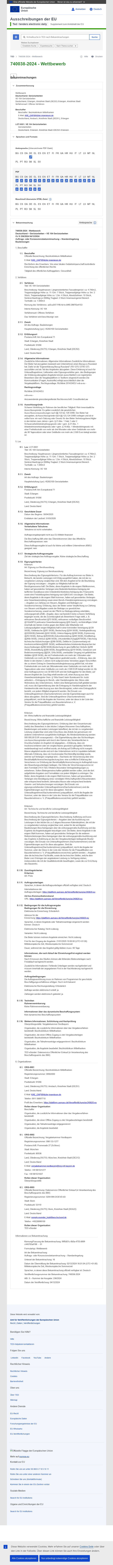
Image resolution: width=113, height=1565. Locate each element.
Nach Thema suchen (65, 46)
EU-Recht (14, 1413)
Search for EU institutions (21, 1498)
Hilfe (12, 1339)
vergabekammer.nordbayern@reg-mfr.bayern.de (53, 1166)
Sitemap (13, 1400)
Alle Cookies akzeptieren (24, 1558)
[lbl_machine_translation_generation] (50, 199)
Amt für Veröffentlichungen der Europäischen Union (34, 1320)
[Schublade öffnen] (13, 76)
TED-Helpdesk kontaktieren (22, 1344)
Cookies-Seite (87, 1546)
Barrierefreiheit (16, 1381)
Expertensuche (46, 46)
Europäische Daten (18, 1418)
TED (12, 56)
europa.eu (24, 1456)
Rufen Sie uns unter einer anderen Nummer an (30, 1474)
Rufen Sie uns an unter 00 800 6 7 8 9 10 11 (29, 1469)
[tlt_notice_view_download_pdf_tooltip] (17, 180)
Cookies (13, 1376)
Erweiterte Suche (29, 46)
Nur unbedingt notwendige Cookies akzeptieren (64, 1558)
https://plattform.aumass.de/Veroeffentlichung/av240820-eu (68, 892)
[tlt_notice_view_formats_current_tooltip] (94, 222)
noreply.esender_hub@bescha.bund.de (48, 1217)
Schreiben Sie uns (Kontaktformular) (26, 1479)
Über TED (14, 1395)
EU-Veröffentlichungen (20, 1434)
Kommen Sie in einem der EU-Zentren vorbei (29, 1484)
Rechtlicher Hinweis (18, 1371)
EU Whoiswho (16, 1429)
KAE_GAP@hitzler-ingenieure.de (39, 115)
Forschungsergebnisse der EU (23, 1424)
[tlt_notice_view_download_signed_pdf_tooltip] (30, 157)
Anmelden (81, 9)
